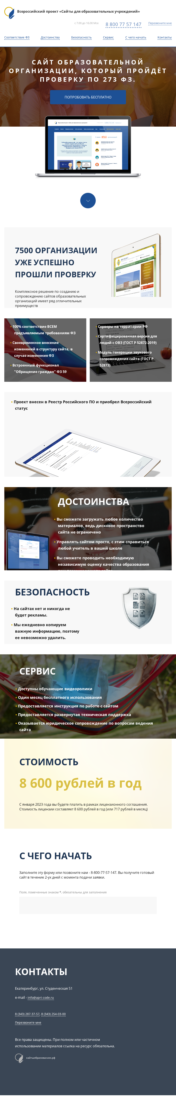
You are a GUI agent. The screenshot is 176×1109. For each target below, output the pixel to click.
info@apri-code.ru (41, 997)
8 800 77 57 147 (123, 24)
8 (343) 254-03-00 (53, 1014)
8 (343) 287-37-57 (27, 1014)
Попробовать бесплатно (88, 97)
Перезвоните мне (160, 23)
